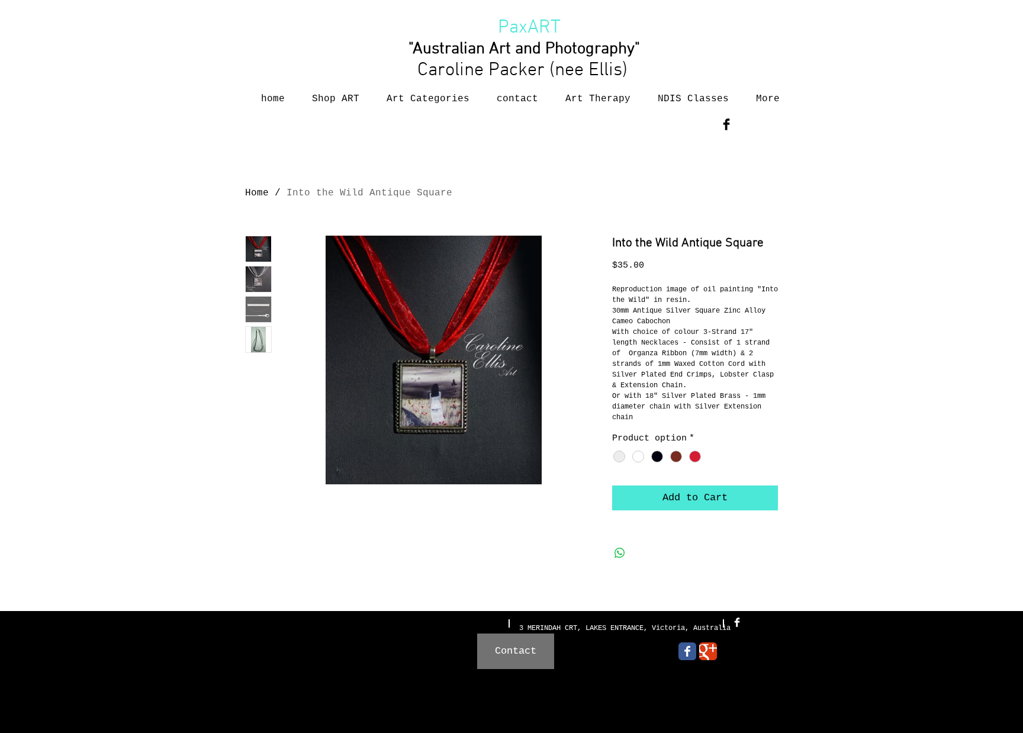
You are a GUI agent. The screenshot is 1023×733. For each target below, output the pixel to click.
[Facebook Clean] (737, 622)
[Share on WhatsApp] (620, 553)
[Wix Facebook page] (687, 651)
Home (257, 193)
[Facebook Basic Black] (726, 124)
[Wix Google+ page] (708, 651)
